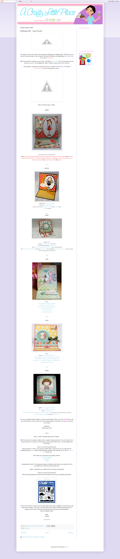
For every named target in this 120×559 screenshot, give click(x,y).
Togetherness (46, 206)
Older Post (70, 532)
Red (50, 206)
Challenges (27, 528)
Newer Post (24, 532)
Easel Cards (55, 61)
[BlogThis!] (49, 526)
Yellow (56, 206)
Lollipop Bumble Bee (50, 203)
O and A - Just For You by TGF (48, 407)
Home (47, 532)
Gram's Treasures (47, 457)
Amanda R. (47, 459)
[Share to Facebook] (53, 526)
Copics (44, 208)
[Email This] (47, 526)
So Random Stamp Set (49, 205)
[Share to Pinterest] (54, 526)
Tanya (47, 460)
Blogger (67, 547)
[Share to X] (51, 526)
